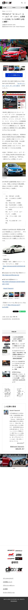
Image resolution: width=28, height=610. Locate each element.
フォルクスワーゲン (6, 318)
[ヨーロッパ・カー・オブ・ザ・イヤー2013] (14, 100)
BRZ (14, 316)
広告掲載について (7, 582)
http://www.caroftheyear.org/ (10, 275)
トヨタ (3, 316)
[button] (27, 7)
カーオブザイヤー (16, 318)
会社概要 (5, 589)
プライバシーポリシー (9, 585)
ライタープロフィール (9, 592)
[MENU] (25, 3)
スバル (7, 316)
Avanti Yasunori (20, 27)
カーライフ (23, 7)
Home (14, 7)
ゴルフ (11, 316)
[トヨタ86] (14, 249)
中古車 (4, 7)
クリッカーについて (8, 578)
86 (16, 316)
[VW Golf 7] (14, 169)
